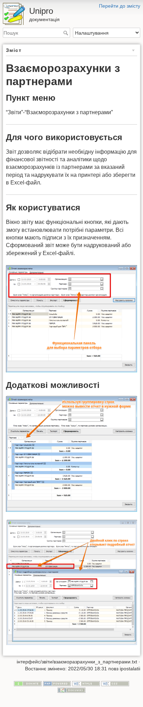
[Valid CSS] (115, 683)
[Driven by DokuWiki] (71, 690)
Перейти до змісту (119, 6)
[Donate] (28, 683)
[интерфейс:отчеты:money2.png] (71, 454)
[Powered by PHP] (57, 683)
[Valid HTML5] (86, 683)
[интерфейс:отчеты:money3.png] (71, 582)
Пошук (66, 32)
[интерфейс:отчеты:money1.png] (71, 319)
